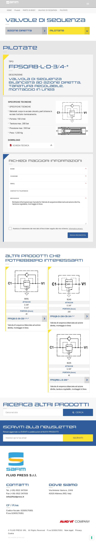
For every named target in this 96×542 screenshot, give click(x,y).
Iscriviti (78, 438)
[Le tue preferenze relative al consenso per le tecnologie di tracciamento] (91, 537)
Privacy (78, 530)
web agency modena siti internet (16, 537)
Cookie (11, 533)
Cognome (14, 176)
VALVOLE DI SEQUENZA (47, 10)
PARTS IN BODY (29, 10)
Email (12, 183)
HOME (9, 10)
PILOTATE (64, 10)
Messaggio (14, 198)
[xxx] (72, 113)
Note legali (69, 530)
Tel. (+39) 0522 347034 (17, 490)
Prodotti (17, 10)
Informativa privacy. (76, 229)
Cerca (80, 412)
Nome (12, 169)
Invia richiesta (78, 235)
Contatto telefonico (19, 191)
